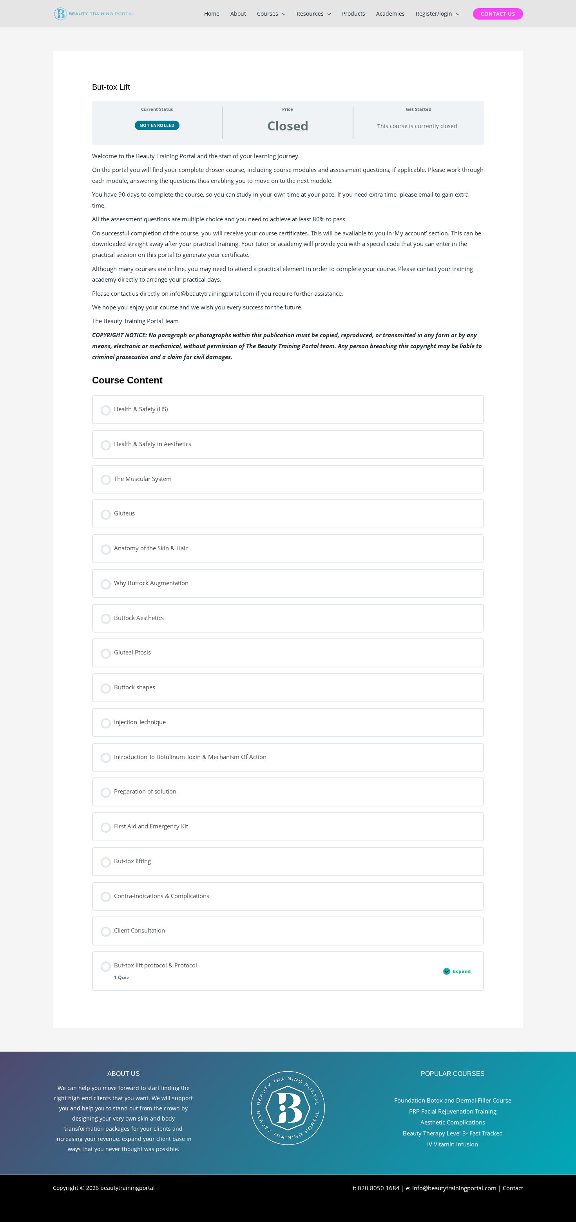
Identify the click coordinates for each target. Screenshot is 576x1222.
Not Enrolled (157, 125)
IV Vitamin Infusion (452, 1144)
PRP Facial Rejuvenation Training (452, 1111)
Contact (513, 1188)
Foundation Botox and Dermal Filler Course (452, 1100)
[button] (282, 13)
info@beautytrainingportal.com (454, 1188)
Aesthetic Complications (452, 1122)
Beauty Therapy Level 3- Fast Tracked (453, 1133)
